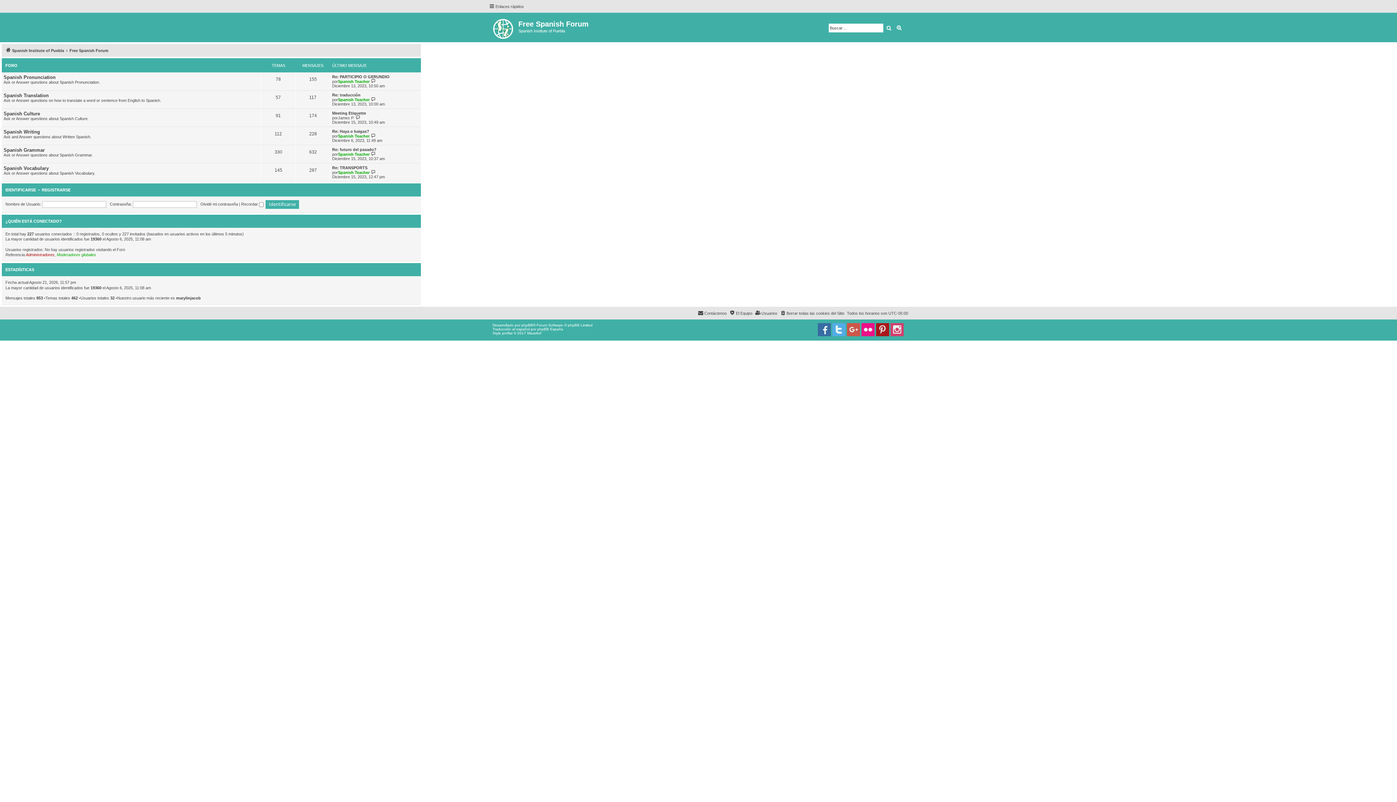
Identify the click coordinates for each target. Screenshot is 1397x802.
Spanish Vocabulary (26, 168)
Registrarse (56, 190)
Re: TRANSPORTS (349, 168)
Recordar (250, 204)
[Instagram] (897, 329)
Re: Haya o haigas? (350, 131)
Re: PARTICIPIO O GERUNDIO (361, 77)
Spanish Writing (22, 132)
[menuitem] (812, 313)
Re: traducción (346, 95)
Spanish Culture (22, 113)
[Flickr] (868, 329)
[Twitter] (838, 329)
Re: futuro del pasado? (354, 149)
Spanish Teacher (354, 81)
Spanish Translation (26, 95)
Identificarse (20, 190)
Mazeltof (534, 333)
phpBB (527, 325)
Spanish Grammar (24, 150)
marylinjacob (188, 298)
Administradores (40, 255)
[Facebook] (824, 329)
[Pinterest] (882, 329)
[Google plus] (853, 329)
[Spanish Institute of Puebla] (503, 27)
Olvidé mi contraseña (219, 204)
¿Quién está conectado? (33, 221)
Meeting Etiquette (349, 113)
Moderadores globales (76, 255)
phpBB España (550, 329)
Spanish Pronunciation (30, 77)
